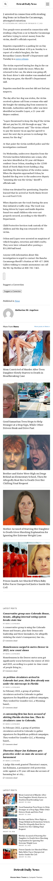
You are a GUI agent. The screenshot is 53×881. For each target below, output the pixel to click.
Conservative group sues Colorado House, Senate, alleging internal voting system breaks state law (26, 617)
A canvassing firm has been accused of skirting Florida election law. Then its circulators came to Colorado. (24, 717)
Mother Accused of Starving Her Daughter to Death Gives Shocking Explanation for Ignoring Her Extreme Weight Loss (26, 532)
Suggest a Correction (12, 291)
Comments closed (11, 641)
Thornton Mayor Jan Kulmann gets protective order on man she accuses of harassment (24, 754)
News (17, 300)
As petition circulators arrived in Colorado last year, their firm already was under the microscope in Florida (26, 680)
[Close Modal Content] (4, 276)
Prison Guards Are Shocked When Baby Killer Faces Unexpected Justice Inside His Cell (26, 584)
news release (22, 58)
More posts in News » (42, 326)
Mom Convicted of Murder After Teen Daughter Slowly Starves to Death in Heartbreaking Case (24, 373)
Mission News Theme (18, 877)
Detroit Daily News (27, 3)
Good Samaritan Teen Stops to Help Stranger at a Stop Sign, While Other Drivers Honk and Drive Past (23, 425)
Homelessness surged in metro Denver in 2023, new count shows (25, 648)
